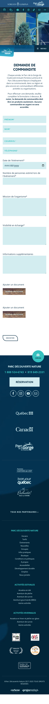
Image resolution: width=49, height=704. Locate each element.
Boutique (24, 555)
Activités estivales (25, 584)
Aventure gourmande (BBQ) (24, 600)
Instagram (28, 9)
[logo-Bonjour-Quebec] (24, 477)
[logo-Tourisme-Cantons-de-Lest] (24, 467)
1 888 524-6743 (14, 372)
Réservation (18, 9)
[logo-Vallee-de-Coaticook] (24, 488)
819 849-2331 (36, 372)
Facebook (23, 9)
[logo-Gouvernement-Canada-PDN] (24, 426)
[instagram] (21, 393)
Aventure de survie (24, 596)
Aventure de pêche (24, 593)
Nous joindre (39, 9)
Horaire (25, 536)
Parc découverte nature (24, 530)
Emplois (4, 9)
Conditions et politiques (24, 559)
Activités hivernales (24, 613)
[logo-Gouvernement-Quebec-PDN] (24, 410)
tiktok (34, 9)
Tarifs (24, 539)
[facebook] (13, 393)
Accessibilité (25, 565)
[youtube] (28, 393)
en (45, 10)
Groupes (24, 549)
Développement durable (25, 568)
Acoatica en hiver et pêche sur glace (24, 618)
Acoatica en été (25, 590)
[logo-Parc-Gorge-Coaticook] (24, 443)
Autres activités (24, 603)
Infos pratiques (25, 552)
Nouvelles (25, 546)
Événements (25, 542)
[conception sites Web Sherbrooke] (30, 690)
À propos (24, 562)
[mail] (36, 393)
